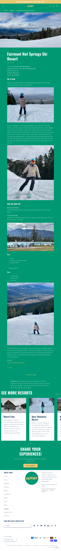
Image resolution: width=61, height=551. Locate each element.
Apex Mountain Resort (39, 418)
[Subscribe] (30, 525)
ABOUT (6, 498)
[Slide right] (34, 443)
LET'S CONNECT (30, 465)
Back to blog (31, 375)
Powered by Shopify (18, 545)
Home (5, 10)
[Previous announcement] (3, 2)
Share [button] (10, 367)
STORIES (11, 10)
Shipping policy (53, 545)
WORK (5, 490)
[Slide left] (27, 443)
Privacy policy (36, 545)
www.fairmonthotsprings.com (16, 362)
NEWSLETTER (7, 512)
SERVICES (6, 483)
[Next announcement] (58, 2)
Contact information (52, 546)
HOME (5, 476)
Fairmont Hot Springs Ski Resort (25, 10)
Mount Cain (9, 416)
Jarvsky (11, 545)
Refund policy (28, 545)
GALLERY (6, 487)
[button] (3, 6)
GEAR (5, 501)
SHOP (5, 480)
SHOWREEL (7, 494)
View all (57, 394)
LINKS (5, 505)
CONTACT (6, 516)
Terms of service (44, 545)
